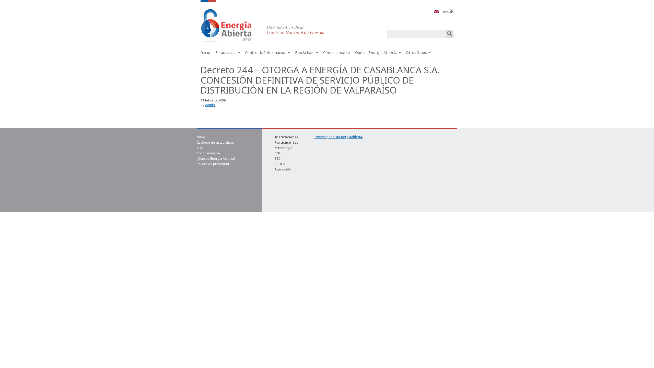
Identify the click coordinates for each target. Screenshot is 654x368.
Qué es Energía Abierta (376, 52)
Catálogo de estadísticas (215, 142)
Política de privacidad (213, 164)
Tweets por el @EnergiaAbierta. (338, 136)
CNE (278, 153)
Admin (210, 104)
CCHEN (280, 164)
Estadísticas (226, 52)
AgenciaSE (283, 169)
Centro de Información (266, 52)
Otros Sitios (417, 52)
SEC (278, 158)
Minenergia (283, 147)
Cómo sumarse (336, 52)
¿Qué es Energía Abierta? (216, 158)
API (199, 147)
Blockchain (305, 52)
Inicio (205, 52)
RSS (446, 11)
